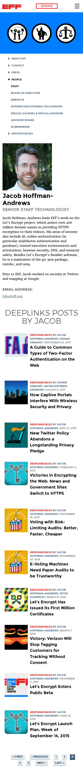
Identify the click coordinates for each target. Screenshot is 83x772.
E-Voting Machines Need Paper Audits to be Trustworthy (52, 570)
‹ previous (40, 757)
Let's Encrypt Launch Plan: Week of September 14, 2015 (51, 729)
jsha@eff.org (13, 296)
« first (18, 757)
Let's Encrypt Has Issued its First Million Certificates (52, 607)
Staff (15, 86)
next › (41, 763)
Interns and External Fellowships (36, 106)
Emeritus (17, 99)
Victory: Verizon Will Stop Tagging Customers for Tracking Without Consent (50, 650)
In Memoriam (20, 126)
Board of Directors (25, 93)
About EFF (18, 58)
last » (59, 763)
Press (15, 72)
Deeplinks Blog (41, 334)
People (16, 79)
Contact (17, 65)
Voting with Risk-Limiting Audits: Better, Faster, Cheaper (54, 527)
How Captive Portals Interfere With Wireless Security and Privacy (53, 400)
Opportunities (22, 133)
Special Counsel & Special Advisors (37, 113)
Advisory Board (22, 120)
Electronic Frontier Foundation (12, 6)
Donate (47, 6)
